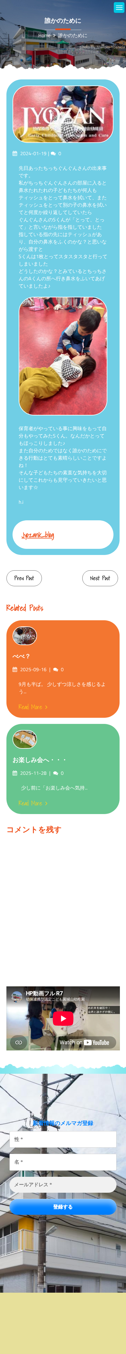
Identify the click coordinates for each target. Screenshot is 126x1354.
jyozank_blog (38, 534)
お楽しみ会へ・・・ (40, 760)
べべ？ (22, 656)
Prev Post (24, 578)
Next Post (100, 578)
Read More (30, 707)
